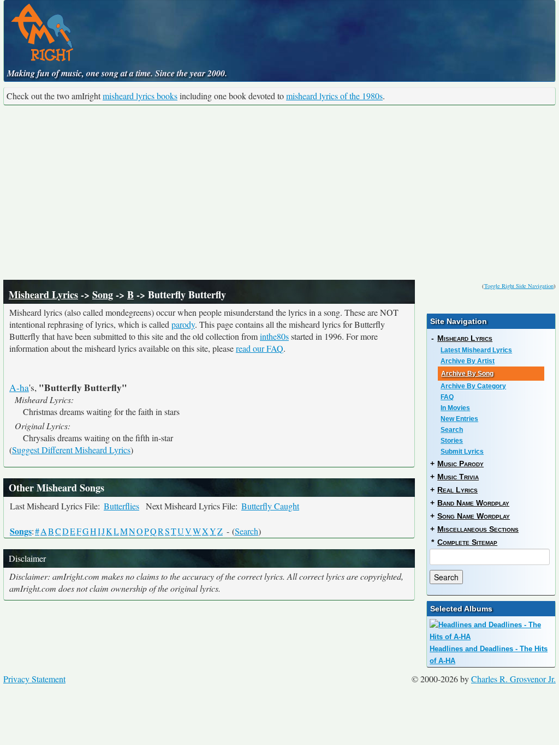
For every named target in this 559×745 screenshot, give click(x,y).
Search (246, 531)
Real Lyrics (457, 489)
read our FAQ (259, 348)
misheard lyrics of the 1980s (334, 95)
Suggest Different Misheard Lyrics (71, 449)
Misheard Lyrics (43, 294)
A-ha (19, 387)
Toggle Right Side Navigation (519, 286)
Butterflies (121, 506)
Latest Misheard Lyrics (476, 350)
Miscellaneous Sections (478, 529)
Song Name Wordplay (473, 516)
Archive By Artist (468, 361)
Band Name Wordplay (473, 502)
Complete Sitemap (467, 542)
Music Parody (460, 463)
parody (183, 324)
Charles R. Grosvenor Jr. (513, 678)
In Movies (455, 408)
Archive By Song (467, 373)
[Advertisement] (279, 192)
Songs (21, 531)
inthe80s (274, 336)
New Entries (459, 419)
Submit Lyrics (462, 451)
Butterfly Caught (270, 506)
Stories (452, 440)
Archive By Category (473, 386)
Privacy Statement (34, 678)
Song (102, 294)
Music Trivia (458, 476)
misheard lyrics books (140, 95)
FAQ (447, 397)
